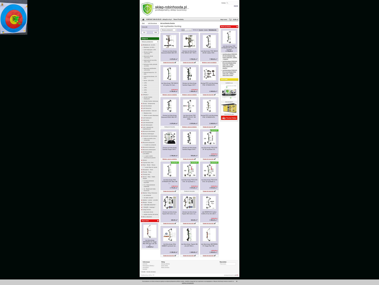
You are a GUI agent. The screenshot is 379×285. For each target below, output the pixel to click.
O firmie (145, 263)
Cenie (206, 30)
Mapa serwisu (165, 267)
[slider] (143, 30)
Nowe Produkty (179, 19)
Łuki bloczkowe (152, 23)
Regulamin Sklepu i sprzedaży (148, 266)
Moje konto (223, 19)
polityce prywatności (188, 283)
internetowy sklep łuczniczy (198, 5)
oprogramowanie (229, 275)
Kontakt (145, 269)
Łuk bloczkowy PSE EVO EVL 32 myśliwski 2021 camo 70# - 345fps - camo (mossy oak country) (230, 65)
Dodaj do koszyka (168, 62)
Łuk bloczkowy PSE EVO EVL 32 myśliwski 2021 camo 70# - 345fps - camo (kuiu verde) (230, 73)
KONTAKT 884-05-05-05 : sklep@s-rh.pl (159, 19)
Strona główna (165, 263)
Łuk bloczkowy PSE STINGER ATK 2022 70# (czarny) (229, 47)
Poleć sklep (164, 265)
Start (143, 23)
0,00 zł (235, 19)
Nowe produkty (226, 26)
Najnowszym (212, 30)
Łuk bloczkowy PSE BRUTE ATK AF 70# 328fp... (189, 117)
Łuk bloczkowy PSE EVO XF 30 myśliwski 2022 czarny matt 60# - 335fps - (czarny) (230, 56)
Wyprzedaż (145, 220)
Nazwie (201, 30)
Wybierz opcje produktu (209, 62)
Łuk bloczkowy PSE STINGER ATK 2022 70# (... (169, 181)
